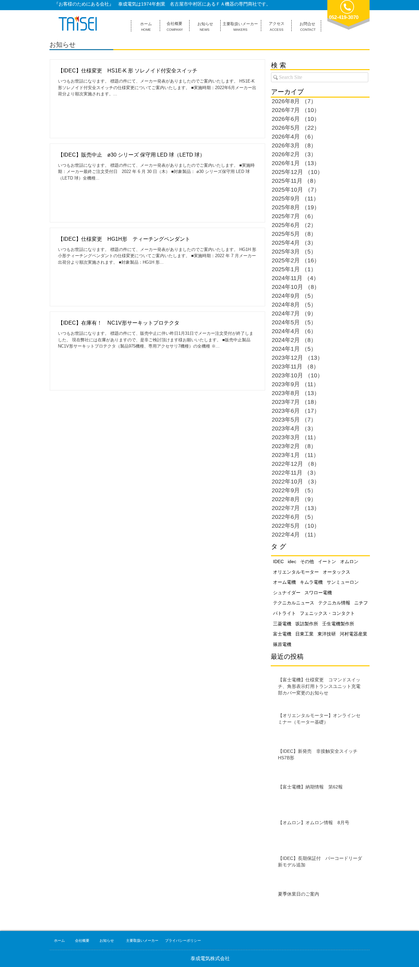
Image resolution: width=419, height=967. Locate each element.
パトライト (284, 613)
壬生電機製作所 (338, 623)
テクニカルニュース (293, 602)
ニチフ (361, 602)
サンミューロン (343, 582)
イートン (327, 561)
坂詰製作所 (306, 623)
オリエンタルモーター (296, 572)
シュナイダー (287, 592)
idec (292, 561)
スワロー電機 (318, 592)
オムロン (349, 561)
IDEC (278, 561)
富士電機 (282, 633)
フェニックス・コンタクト (327, 613)
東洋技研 (327, 633)
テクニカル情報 (334, 602)
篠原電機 (282, 644)
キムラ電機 (311, 582)
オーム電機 (284, 582)
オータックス (336, 572)
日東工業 (304, 633)
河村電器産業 (353, 633)
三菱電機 (282, 623)
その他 (307, 561)
